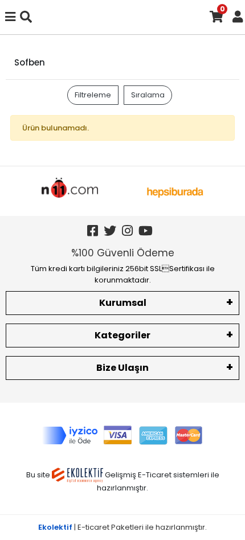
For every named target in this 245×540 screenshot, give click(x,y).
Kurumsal (122, 302)
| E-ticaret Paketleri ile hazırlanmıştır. (122, 527)
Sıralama (148, 94)
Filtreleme (93, 94)
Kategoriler (122, 335)
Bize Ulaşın (122, 367)
